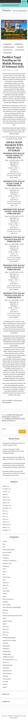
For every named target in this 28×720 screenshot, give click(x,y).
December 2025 (7, 489)
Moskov (5, 624)
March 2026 (6, 486)
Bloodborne (6, 555)
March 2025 (6, 497)
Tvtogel (19, 111)
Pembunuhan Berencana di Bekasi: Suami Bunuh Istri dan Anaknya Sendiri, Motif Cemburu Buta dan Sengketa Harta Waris (14, 465)
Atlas (4, 544)
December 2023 (7, 530)
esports (5, 571)
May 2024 (5, 516)
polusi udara (6, 648)
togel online (20, 47)
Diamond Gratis (7, 563)
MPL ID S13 (6, 626)
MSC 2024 (5, 635)
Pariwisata (5, 643)
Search (4, 429)
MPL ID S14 (6, 632)
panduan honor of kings (9, 640)
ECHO (4, 569)
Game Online (6, 591)
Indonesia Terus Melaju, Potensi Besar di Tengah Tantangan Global (14, 444)
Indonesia (5, 610)
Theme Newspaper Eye (15, 716)
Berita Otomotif (7, 552)
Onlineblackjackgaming (9, 637)
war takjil (5, 681)
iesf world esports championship (12, 607)
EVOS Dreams (6, 577)
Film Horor (6, 582)
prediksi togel (6, 701)
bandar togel (5, 694)
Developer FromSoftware (9, 560)
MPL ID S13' (6, 629)
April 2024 (5, 519)
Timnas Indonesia (7, 665)
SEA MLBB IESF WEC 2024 (10, 659)
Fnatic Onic (6, 585)
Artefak (5, 541)
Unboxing (5, 676)
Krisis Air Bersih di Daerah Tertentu (12, 615)
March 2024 (6, 522)
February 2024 (7, 524)
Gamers (5, 593)
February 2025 (6, 500)
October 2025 (6, 491)
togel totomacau (19, 49)
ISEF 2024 (5, 613)
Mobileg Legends (7, 621)
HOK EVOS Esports (8, 599)
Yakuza (4, 687)
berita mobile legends (8, 549)
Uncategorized (7, 52)
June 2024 (5, 513)
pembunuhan (6, 646)
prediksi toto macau (8, 47)
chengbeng (6, 558)
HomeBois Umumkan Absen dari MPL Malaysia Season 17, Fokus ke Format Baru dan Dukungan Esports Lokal (14, 473)
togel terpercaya (7, 49)
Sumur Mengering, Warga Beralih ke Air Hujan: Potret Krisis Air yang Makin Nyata (14, 458)
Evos (4, 574)
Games (4, 596)
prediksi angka (18, 44)
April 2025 (5, 494)
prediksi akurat (7, 44)
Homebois (5, 602)
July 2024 (5, 511)
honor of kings (7, 604)
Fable (4, 580)
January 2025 (6, 502)
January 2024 (6, 527)
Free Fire (5, 588)
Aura (4, 547)
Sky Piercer (6, 662)
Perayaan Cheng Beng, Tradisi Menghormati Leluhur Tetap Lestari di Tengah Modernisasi (13, 451)
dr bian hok (6, 566)
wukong (5, 684)
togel (3, 400)
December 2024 (7, 505)
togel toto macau (6, 402)
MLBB (4, 618)
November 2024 (7, 508)
